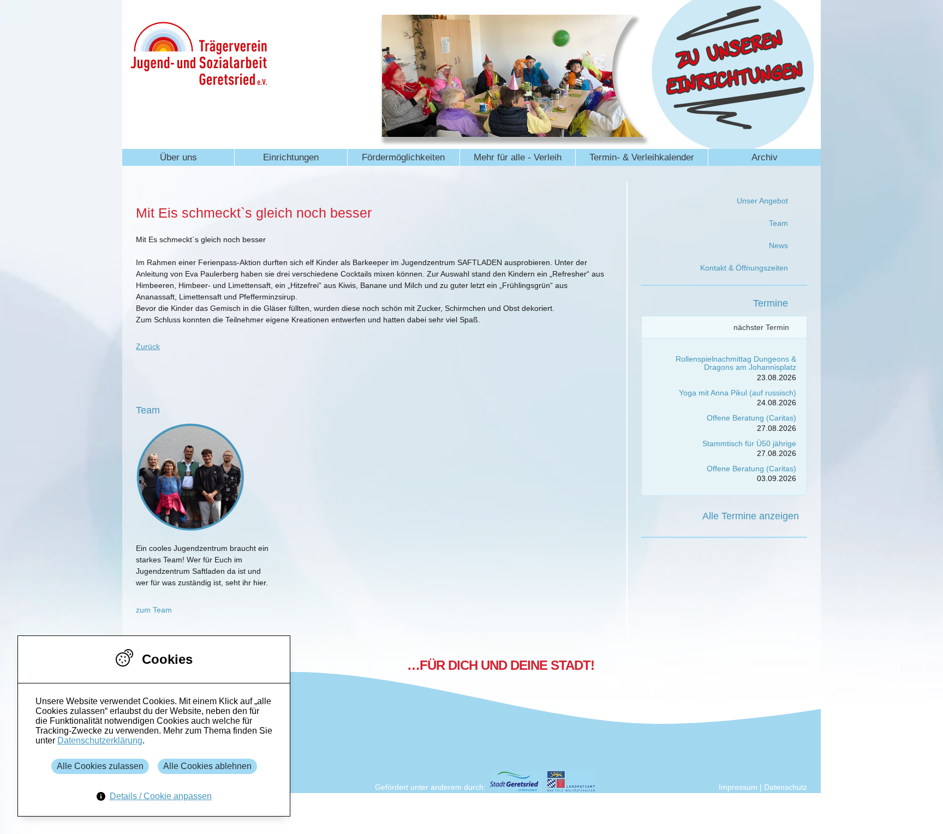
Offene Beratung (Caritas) (751, 417)
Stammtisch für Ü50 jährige (749, 443)
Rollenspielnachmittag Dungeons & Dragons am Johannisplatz (736, 363)
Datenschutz (785, 787)
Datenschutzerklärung (99, 740)
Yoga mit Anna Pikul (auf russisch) (737, 392)
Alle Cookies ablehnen (207, 766)
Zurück (148, 346)
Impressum (738, 787)
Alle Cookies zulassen (100, 766)
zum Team (154, 609)
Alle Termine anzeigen (750, 516)
